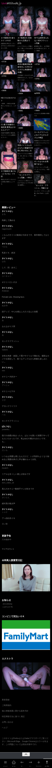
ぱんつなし (6, 426)
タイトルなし (7, 211)
